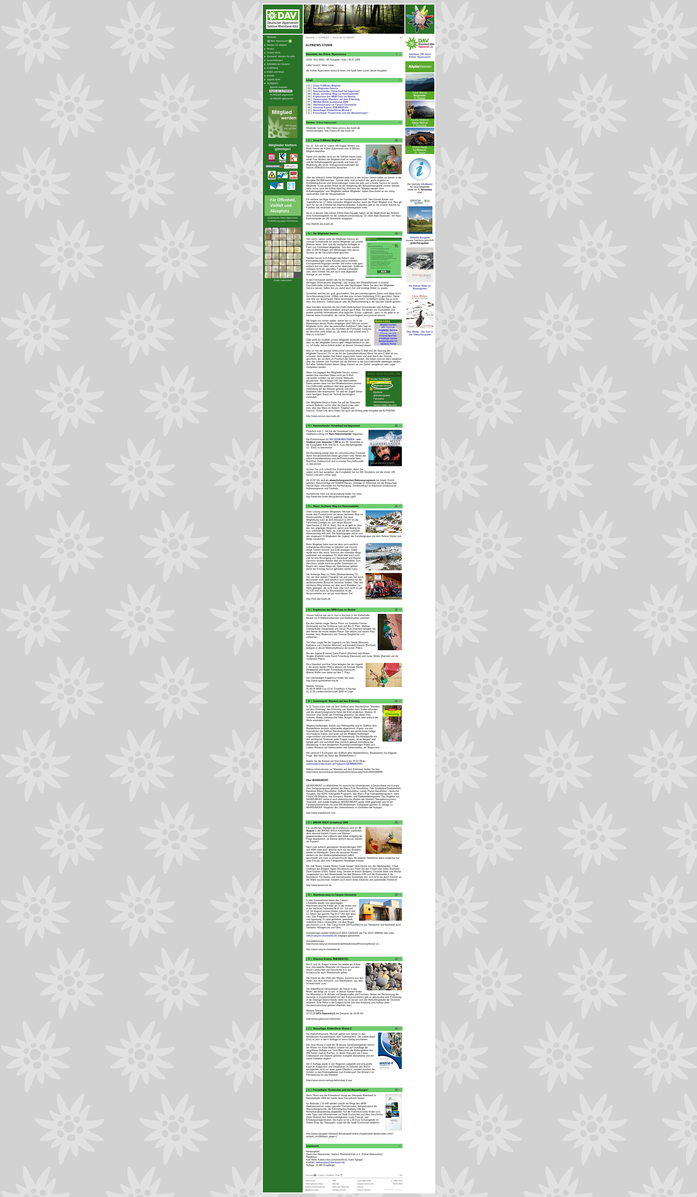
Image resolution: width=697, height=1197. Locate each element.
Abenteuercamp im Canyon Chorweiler (334, 104)
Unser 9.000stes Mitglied (327, 85)
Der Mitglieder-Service (325, 88)
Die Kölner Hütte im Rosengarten (420, 287)
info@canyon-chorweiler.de (321, 935)
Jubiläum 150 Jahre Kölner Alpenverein (420, 55)
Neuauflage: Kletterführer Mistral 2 (332, 110)
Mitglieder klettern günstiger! (283, 147)
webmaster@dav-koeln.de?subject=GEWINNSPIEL (334, 763)
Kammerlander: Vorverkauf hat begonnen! (336, 91)
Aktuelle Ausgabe (420, 237)
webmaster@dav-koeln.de (330, 1162)
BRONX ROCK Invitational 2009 (330, 102)
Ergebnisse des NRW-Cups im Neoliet (334, 96)
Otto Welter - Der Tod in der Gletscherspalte (420, 333)
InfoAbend (426, 184)
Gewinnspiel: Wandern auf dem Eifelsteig (336, 99)
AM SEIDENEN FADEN (341, 439)
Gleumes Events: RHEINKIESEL (331, 107)
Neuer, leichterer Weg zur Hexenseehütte (335, 93)
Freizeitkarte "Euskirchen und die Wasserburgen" (340, 113)
